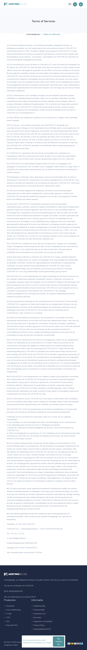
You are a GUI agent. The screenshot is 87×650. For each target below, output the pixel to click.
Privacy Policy (39, 625)
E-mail (8, 613)
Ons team (37, 617)
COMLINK (29, 585)
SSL (8, 621)
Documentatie (39, 610)
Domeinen (10, 606)
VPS (8, 617)
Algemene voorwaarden (43, 621)
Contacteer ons (39, 613)
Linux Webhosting (13, 610)
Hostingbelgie (33, 34)
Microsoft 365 (12, 625)
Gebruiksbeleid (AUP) (42, 629)
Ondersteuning (39, 606)
